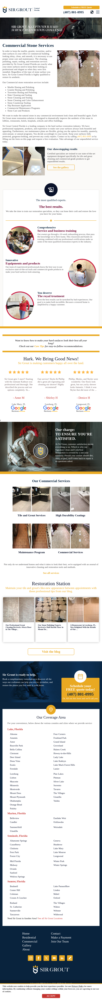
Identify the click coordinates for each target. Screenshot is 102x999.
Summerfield (16, 827)
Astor (12, 742)
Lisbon (13, 777)
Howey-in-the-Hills (62, 753)
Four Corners (59, 734)
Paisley (13, 808)
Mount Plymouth (17, 797)
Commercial (29, 941)
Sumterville (15, 910)
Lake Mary (58, 848)
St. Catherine (16, 907)
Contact (55, 933)
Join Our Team (60, 941)
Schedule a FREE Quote (81, 7)
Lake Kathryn (59, 761)
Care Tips (39, 346)
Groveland (58, 745)
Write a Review (70, 958)
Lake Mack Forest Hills (64, 765)
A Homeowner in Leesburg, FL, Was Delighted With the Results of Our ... (83, 627)
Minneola (14, 785)
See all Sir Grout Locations (50, 918)
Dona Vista (15, 761)
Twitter (46, 958)
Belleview (14, 818)
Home (26, 933)
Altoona (13, 734)
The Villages (59, 793)
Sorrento (57, 785)
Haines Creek (59, 749)
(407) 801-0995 (73, 12)
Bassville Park (16, 745)
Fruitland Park (59, 738)
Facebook (38, 958)
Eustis (12, 765)
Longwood (58, 856)
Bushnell (14, 886)
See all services (51, 573)
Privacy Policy (78, 986)
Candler (13, 822)
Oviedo (13, 869)
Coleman (14, 894)
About (26, 949)
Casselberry (15, 844)
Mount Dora (15, 793)
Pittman (56, 777)
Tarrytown (14, 914)
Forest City (15, 856)
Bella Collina (16, 749)
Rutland (13, 903)
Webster (57, 910)
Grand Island (59, 742)
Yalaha (56, 801)
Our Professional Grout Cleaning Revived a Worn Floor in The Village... (18, 627)
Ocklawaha (58, 822)
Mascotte (14, 781)
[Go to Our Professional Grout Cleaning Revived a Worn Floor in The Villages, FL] (18, 609)
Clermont (14, 753)
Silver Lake (58, 781)
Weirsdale (57, 827)
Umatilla (57, 797)
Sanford (13, 873)
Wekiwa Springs (17, 876)
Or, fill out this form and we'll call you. (80, 698)
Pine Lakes (58, 774)
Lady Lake (58, 757)
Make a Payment (61, 937)
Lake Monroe (59, 852)
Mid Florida (15, 861)
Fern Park (14, 852)
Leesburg (14, 774)
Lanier (56, 769)
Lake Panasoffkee (61, 886)
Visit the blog (51, 651)
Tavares (56, 789)
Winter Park (58, 861)
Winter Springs (60, 865)
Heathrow (57, 844)
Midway (13, 865)
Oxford (56, 898)
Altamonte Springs (18, 840)
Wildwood (58, 914)
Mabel (56, 894)
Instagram (30, 958)
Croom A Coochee (18, 898)
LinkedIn (62, 958)
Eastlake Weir (59, 818)
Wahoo (56, 907)
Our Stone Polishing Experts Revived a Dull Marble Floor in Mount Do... (50, 627)
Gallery (26, 945)
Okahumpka (15, 801)
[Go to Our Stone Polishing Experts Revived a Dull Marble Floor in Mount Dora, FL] (51, 609)
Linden (56, 890)
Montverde (15, 789)
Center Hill (15, 890)
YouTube (54, 958)
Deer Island (15, 757)
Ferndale (14, 769)
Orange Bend (16, 804)
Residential (29, 937)
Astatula (13, 738)
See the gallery (61, 167)
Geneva (56, 840)
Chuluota (14, 848)
